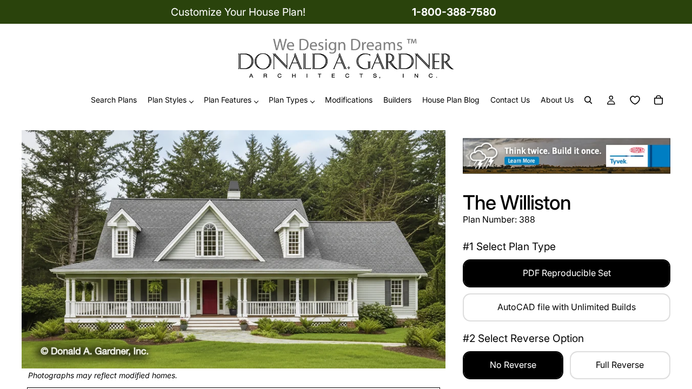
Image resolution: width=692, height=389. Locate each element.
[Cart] (658, 100)
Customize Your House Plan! (238, 11)
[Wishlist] (635, 100)
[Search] (588, 100)
